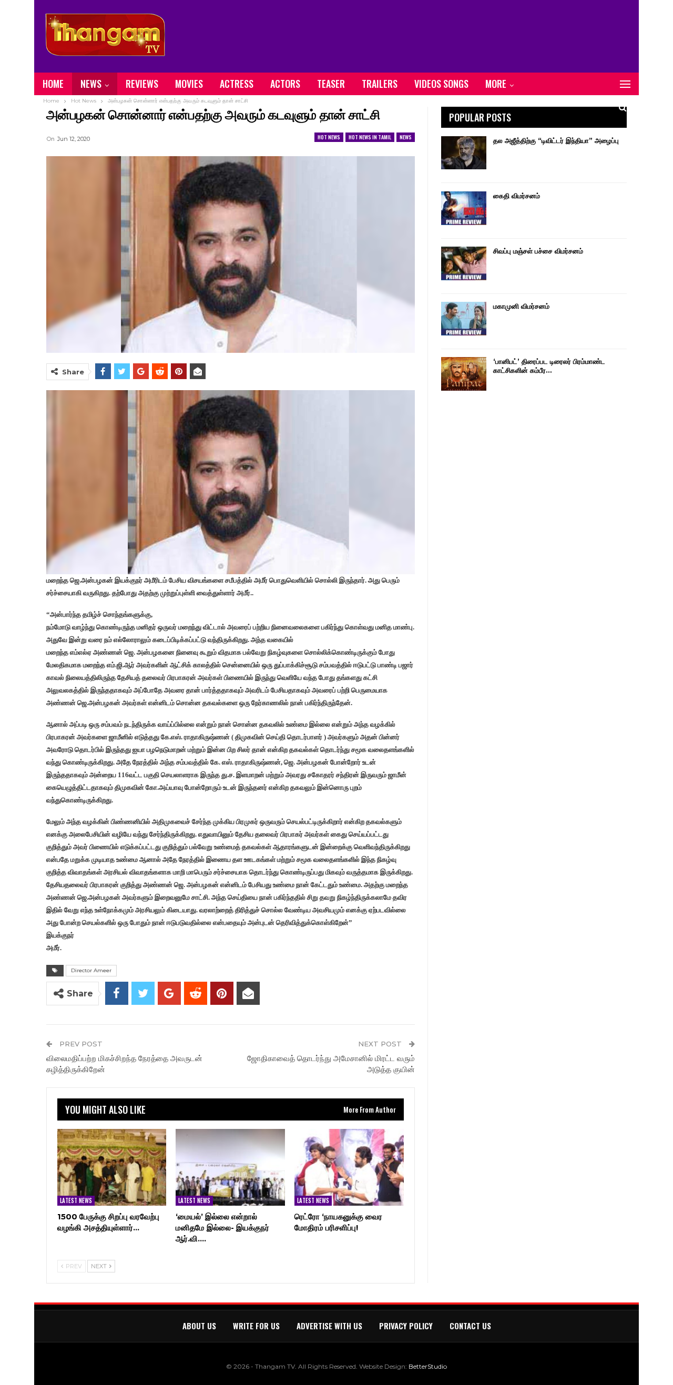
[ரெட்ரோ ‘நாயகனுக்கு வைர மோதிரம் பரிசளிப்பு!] (349, 1167)
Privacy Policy (406, 1325)
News (90, 83)
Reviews (142, 83)
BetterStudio (428, 1366)
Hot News (329, 137)
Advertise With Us (329, 1325)
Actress (236, 83)
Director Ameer (91, 970)
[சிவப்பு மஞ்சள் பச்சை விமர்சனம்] (463, 263)
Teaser (331, 83)
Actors (285, 83)
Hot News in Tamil (370, 137)
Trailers (379, 83)
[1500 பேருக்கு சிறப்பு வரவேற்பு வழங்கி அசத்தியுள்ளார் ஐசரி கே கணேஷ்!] (112, 1167)
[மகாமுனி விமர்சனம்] (463, 318)
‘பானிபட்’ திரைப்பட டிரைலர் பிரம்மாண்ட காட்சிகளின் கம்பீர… (549, 365)
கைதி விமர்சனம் (516, 195)
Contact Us (470, 1325)
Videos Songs (441, 83)
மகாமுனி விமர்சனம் (521, 306)
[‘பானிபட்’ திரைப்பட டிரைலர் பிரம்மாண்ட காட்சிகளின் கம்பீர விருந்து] (463, 374)
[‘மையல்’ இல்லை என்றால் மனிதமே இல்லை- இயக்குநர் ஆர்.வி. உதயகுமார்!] (230, 1167)
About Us (199, 1325)
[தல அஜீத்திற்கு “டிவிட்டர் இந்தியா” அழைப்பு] (463, 153)
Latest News (76, 1200)
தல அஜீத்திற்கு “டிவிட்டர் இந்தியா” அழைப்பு (556, 140)
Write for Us (256, 1325)
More (495, 83)
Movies (189, 83)
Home (53, 83)
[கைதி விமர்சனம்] (463, 208)
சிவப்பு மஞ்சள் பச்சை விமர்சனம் (538, 251)
